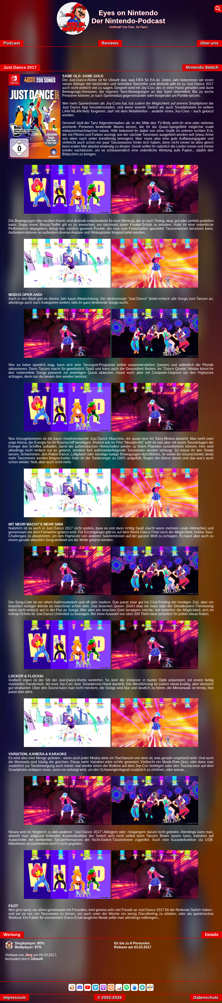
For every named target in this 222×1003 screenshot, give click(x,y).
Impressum (14, 997)
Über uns (209, 43)
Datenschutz (206, 997)
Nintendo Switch (202, 67)
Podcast (11, 43)
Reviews (110, 43)
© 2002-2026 (109, 997)
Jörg (29, 955)
